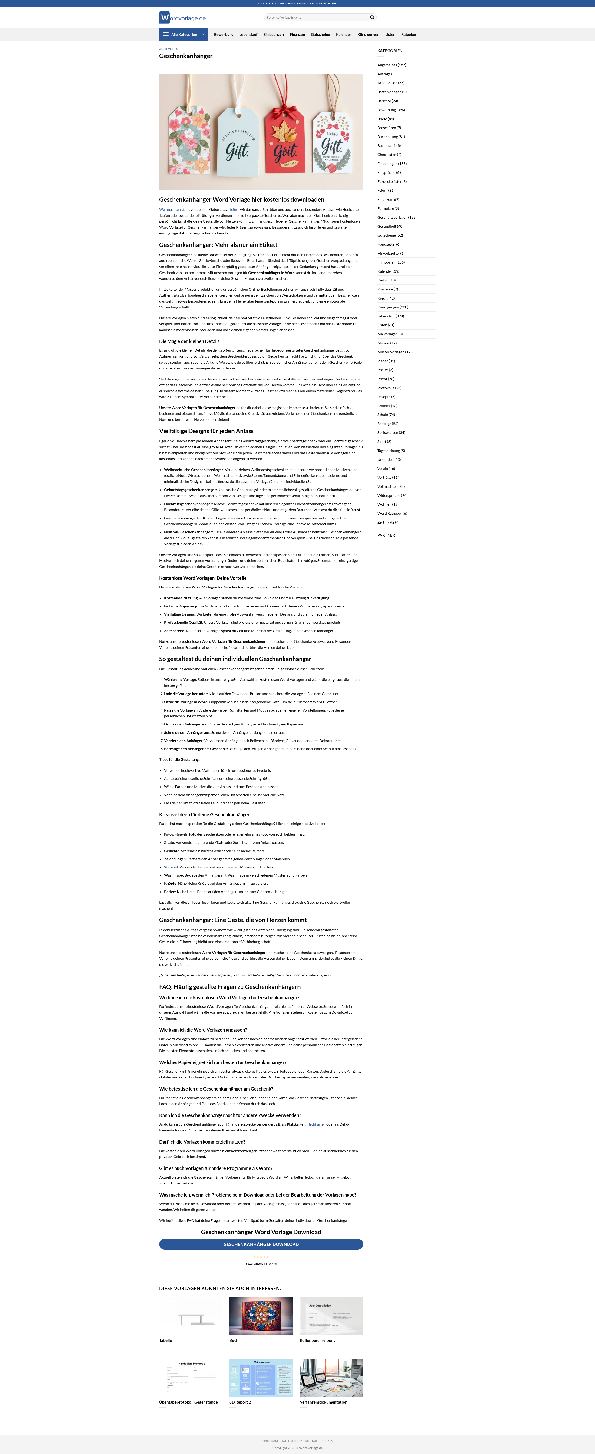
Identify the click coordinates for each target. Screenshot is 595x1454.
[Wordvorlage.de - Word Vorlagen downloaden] (182, 17)
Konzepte (385, 289)
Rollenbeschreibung (318, 1340)
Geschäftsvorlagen (392, 217)
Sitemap (328, 1441)
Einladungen (274, 34)
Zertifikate (385, 522)
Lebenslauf (248, 34)
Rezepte (383, 396)
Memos (383, 343)
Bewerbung (223, 34)
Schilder (383, 405)
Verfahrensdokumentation (323, 1402)
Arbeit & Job (387, 82)
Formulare (385, 208)
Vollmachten (387, 486)
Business (384, 145)
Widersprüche (388, 495)
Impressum (269, 1441)
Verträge (384, 477)
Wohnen (384, 504)
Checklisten (386, 154)
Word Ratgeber (389, 513)
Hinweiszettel (388, 253)
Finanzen (297, 34)
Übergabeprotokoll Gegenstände (188, 1402)
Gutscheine (320, 34)
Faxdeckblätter (389, 181)
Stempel (171, 867)
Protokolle (385, 388)
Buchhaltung (387, 136)
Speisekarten (387, 432)
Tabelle (165, 1340)
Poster (382, 369)
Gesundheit (386, 226)
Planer (382, 361)
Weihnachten (170, 209)
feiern (234, 209)
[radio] (254, 1257)
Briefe (382, 118)
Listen (390, 34)
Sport (381, 441)
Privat (382, 378)
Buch (233, 1340)
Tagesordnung (388, 450)
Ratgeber (409, 34)
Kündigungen (368, 34)
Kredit (382, 298)
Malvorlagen (387, 334)
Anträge (383, 74)
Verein (382, 468)
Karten (383, 280)
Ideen (319, 823)
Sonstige (384, 423)
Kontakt (312, 1441)
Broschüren (386, 127)
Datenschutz (291, 1441)
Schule (382, 414)
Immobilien (386, 262)
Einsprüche (386, 172)
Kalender (343, 34)
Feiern (382, 190)
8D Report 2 (240, 1402)
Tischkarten (316, 1124)
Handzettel (386, 244)
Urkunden (385, 459)
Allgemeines (168, 48)
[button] (183, 34)
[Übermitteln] (372, 17)
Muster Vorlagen (390, 351)
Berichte (384, 101)
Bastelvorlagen (389, 91)
